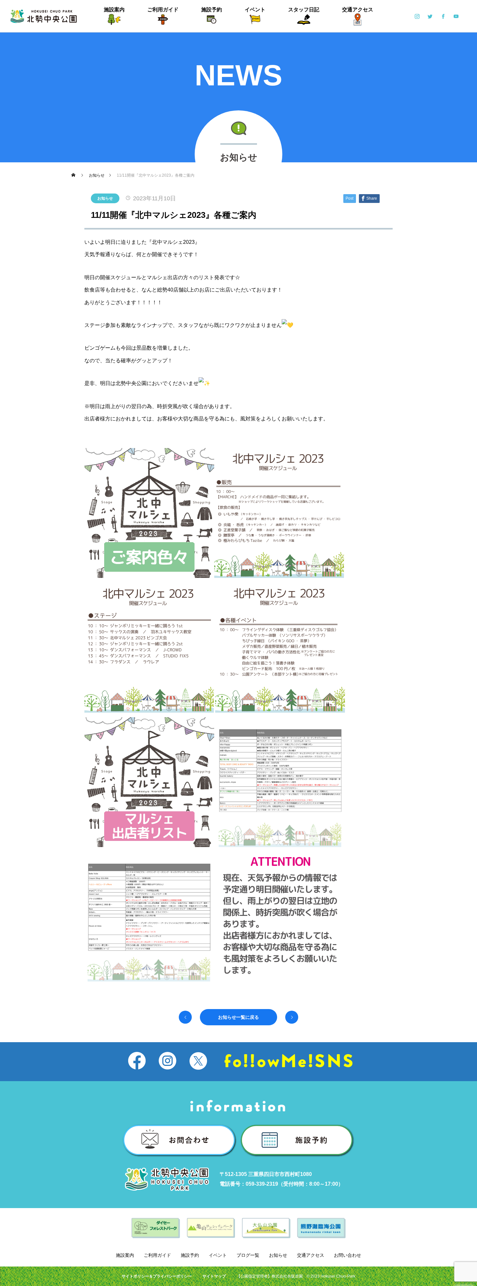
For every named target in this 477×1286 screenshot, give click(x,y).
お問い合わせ (347, 1255)
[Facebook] (443, 16)
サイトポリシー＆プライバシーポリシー (157, 1276)
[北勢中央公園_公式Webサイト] (44, 16)
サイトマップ (214, 1276)
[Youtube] (456, 16)
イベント (255, 9)
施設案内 (114, 9)
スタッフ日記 (303, 9)
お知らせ (105, 198)
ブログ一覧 (248, 1255)
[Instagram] (417, 16)
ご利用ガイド (162, 9)
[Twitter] (430, 16)
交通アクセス (357, 9)
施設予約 (211, 9)
